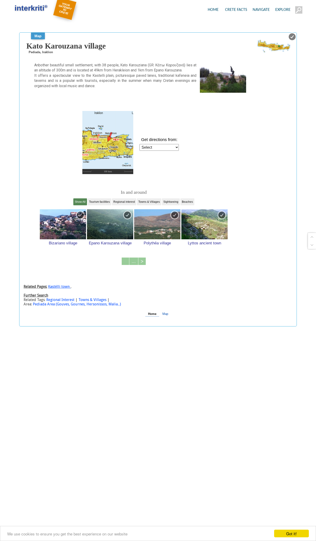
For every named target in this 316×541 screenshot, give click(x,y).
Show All (80, 201)
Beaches (187, 201)
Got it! (291, 533)
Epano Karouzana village (110, 243)
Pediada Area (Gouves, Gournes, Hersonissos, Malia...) (77, 304)
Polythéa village (157, 243)
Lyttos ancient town (204, 243)
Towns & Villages (149, 201)
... (134, 261)
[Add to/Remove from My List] (80, 215)
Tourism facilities (99, 201)
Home (152, 314)
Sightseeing (170, 201)
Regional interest (124, 201)
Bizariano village (63, 243)
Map (37, 36)
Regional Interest (60, 300)
